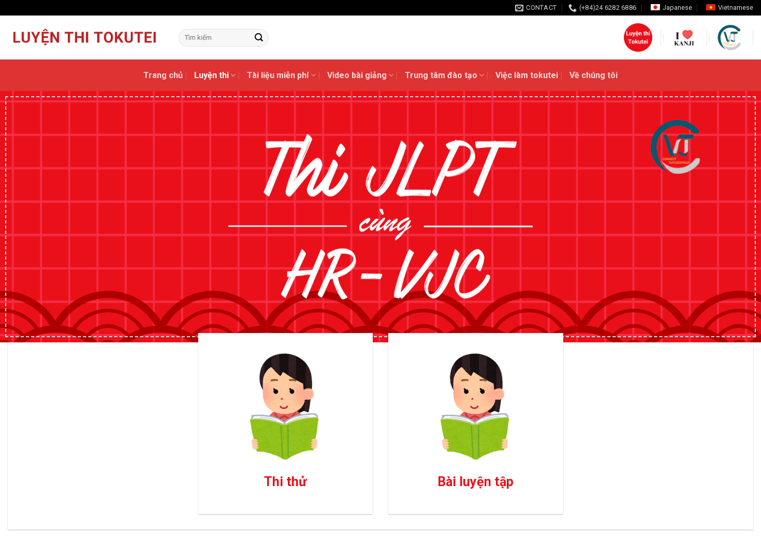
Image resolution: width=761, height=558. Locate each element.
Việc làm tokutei (526, 75)
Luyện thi (211, 75)
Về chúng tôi (593, 75)
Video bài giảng (357, 75)
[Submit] (259, 38)
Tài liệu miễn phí (278, 75)
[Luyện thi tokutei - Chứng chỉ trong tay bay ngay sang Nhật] (85, 38)
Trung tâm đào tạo (441, 75)
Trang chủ (163, 75)
